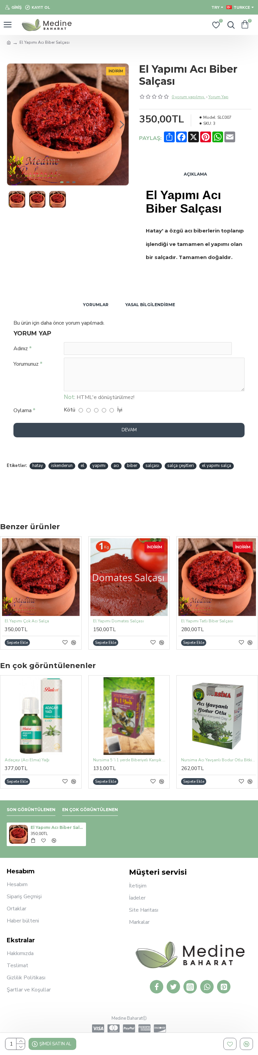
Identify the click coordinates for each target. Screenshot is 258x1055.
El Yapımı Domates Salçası (118, 621)
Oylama (22, 410)
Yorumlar (96, 304)
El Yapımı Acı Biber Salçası (57, 827)
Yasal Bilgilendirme (150, 304)
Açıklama (195, 174)
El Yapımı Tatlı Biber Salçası (207, 621)
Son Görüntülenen (31, 809)
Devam (129, 430)
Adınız (20, 348)
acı (116, 466)
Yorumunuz (26, 364)
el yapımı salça (216, 466)
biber (132, 466)
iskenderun (62, 466)
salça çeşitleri (180, 466)
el (82, 466)
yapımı (98, 466)
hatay (37, 466)
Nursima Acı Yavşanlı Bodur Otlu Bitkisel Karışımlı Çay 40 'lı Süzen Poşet (218, 760)
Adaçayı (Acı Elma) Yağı (27, 760)
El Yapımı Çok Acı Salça (27, 621)
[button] (13, 124)
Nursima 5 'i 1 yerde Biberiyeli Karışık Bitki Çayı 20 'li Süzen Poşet (130, 760)
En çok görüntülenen (90, 809)
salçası (152, 466)
